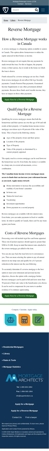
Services (28, 4)
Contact (20, 4)
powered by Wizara (28, 429)
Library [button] (6, 354)
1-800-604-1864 (26, 387)
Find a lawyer (31, 417)
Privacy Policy (12, 426)
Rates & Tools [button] (9, 360)
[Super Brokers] (5, 10)
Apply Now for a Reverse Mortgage (19, 100)
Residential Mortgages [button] (13, 347)
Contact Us (17, 417)
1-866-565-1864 (26, 391)
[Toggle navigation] (43, 10)
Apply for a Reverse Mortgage (24, 411)
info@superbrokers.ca (24, 396)
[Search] (36, 10)
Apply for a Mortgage (24, 404)
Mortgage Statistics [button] (12, 367)
